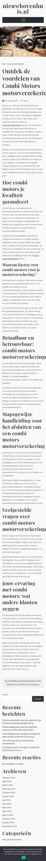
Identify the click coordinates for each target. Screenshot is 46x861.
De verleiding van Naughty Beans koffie (23, 681)
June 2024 (7, 804)
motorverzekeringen (11, 125)
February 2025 (8, 789)
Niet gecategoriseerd (13, 64)
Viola (26, 101)
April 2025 (7, 781)
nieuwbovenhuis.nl (23, 8)
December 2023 (9, 826)
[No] (43, 853)
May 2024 (6, 807)
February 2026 (8, 777)
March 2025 (7, 785)
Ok (24, 857)
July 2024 (6, 800)
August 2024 (8, 796)
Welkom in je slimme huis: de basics (23, 684)
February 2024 (8, 819)
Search (5, 694)
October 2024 (8, 792)
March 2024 (7, 815)
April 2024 (7, 811)
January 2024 (8, 822)
